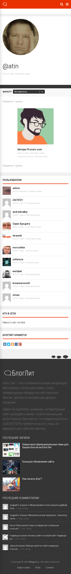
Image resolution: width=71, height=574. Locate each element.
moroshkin (19, 247)
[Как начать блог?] (11, 490)
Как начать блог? (32, 478)
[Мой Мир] (16, 344)
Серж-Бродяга (21, 223)
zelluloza (18, 259)
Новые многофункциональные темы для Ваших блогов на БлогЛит (45, 446)
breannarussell (21, 283)
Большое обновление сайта (38, 461)
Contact (50, 567)
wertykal (17, 271)
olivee (16, 295)
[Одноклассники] (12, 344)
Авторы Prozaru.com (29, 149)
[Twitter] (8, 344)
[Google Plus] (20, 344)
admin (16, 188)
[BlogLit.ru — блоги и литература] (5, 5)
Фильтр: (7, 91)
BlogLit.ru (34, 562)
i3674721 (18, 200)
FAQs (37, 567)
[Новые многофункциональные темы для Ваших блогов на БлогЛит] (11, 455)
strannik (17, 235)
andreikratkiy (20, 211)
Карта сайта (23, 567)
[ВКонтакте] (4, 344)
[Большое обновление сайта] (11, 473)
